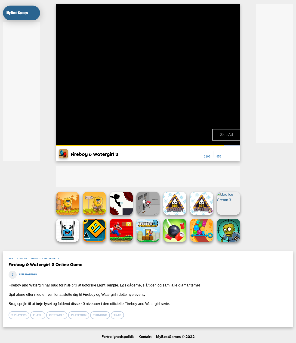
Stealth (22, 259)
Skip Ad (226, 135)
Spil (11, 259)
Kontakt (145, 337)
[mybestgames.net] (17, 13)
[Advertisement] (21, 91)
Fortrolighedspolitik (118, 337)
